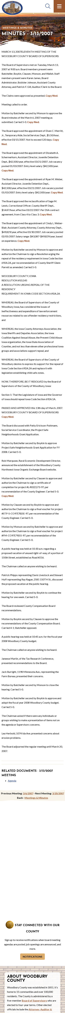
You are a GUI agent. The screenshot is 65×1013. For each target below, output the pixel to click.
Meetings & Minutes (17, 28)
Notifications (32, 956)
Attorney (34, 1009)
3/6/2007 (28, 793)
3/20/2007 (58, 793)
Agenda (12, 780)
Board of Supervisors (34, 1000)
